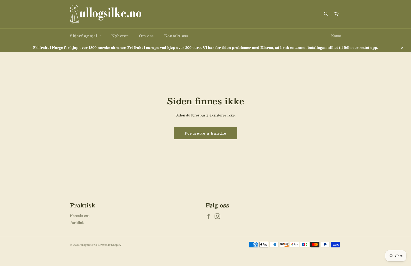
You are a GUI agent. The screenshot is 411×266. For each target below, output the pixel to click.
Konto (336, 35)
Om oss (146, 36)
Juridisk (77, 222)
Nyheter (119, 36)
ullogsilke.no (88, 244)
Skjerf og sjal (84, 36)
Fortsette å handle (205, 133)
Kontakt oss (176, 36)
